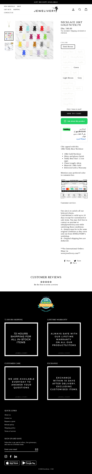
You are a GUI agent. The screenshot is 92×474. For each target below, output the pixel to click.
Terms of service (10, 431)
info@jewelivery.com (70, 225)
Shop (19, 6)
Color (64, 42)
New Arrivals (9, 6)
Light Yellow (68, 62)
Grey (80, 78)
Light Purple (68, 93)
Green (76, 67)
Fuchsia (66, 67)
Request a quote (9, 421)
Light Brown (68, 78)
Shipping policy (9, 428)
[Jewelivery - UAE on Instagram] (5, 456)
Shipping (16, 9)
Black (80, 52)
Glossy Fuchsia (76, 57)
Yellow (66, 73)
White (78, 88)
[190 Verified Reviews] (46, 313)
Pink (75, 73)
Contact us (8, 12)
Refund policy (9, 425)
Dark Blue (67, 88)
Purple (80, 62)
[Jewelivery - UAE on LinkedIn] (15, 456)
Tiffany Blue (68, 52)
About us (7, 415)
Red (64, 57)
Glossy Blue (68, 104)
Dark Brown (68, 47)
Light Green (68, 99)
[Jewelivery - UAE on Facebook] (10, 456)
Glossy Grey (68, 83)
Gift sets (7, 9)
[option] (46, 2)
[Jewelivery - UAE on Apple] (12, 463)
